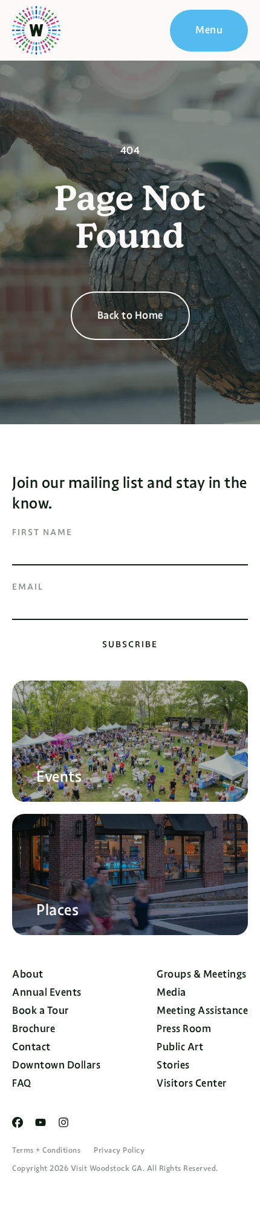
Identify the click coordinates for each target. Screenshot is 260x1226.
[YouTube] (40, 1122)
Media (171, 992)
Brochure (33, 1028)
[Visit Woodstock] (36, 30)
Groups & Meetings (202, 974)
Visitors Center (192, 1083)
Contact (31, 1047)
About (28, 974)
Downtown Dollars (56, 1065)
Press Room (184, 1028)
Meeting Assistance (202, 1010)
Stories (173, 1065)
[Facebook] (17, 1122)
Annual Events (47, 992)
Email (28, 586)
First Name (42, 532)
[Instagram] (63, 1122)
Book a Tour (40, 1010)
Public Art (180, 1047)
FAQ (21, 1083)
